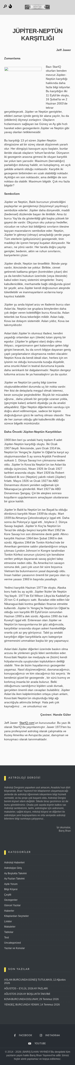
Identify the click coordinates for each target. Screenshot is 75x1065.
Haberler (9, 910)
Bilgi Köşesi (11, 889)
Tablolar (8, 932)
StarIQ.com (26, 722)
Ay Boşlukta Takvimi (15, 873)
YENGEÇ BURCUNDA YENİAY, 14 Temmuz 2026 (32, 1004)
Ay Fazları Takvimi (14, 878)
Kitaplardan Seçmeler (16, 916)
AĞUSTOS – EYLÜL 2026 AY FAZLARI (26, 988)
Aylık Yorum (11, 884)
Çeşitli (7, 894)
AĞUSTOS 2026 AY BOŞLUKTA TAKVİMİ (27, 993)
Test (6, 937)
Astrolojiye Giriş (13, 868)
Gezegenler (11, 899)
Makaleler (9, 926)
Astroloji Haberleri (14, 862)
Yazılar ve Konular (14, 948)
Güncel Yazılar (12, 905)
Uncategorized (12, 942)
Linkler (8, 921)
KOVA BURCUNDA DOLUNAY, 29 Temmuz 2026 (31, 999)
